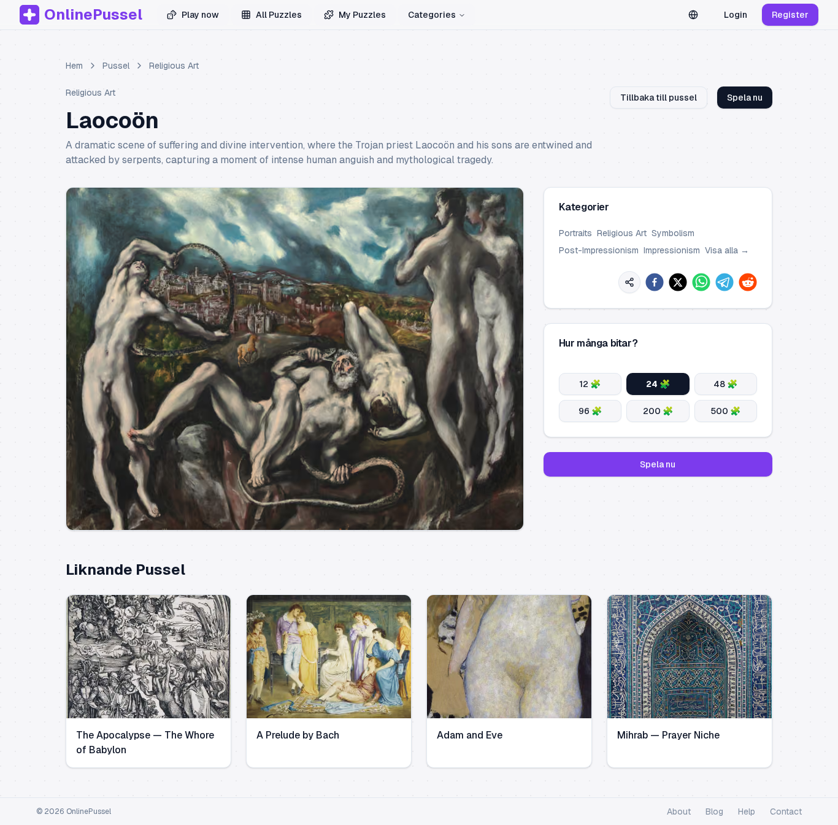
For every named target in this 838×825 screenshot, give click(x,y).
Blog (714, 811)
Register (790, 14)
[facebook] (654, 282)
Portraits (575, 233)
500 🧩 (725, 410)
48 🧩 (725, 383)
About (679, 811)
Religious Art (174, 65)
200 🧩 (658, 410)
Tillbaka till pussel (658, 97)
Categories (432, 14)
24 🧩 (658, 383)
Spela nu (745, 97)
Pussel (115, 65)
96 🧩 (590, 410)
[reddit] (748, 282)
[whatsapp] (701, 282)
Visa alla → (727, 250)
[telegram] (724, 282)
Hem (74, 65)
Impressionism (672, 250)
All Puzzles (279, 14)
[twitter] (678, 282)
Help (746, 811)
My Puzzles (362, 14)
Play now (200, 14)
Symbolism (673, 233)
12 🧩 (590, 383)
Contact (786, 811)
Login (735, 14)
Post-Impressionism (599, 250)
